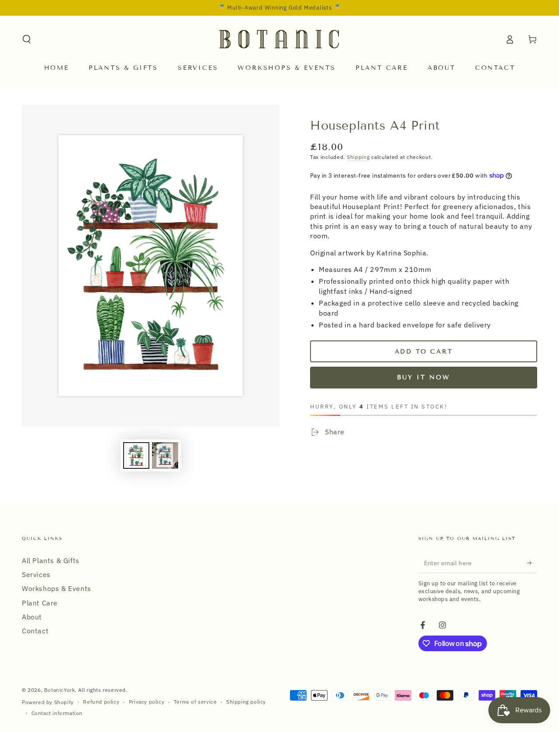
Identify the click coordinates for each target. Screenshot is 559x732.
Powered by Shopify (48, 702)
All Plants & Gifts (50, 560)
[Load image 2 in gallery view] (165, 455)
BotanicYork (59, 690)
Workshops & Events (56, 588)
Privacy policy (146, 701)
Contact (35, 630)
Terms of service (195, 701)
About (32, 616)
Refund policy (101, 701)
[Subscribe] (532, 563)
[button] (26, 39)
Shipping (358, 157)
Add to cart (424, 351)
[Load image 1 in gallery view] (136, 455)
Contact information (57, 713)
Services (36, 574)
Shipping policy (246, 701)
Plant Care (40, 602)
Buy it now (423, 377)
